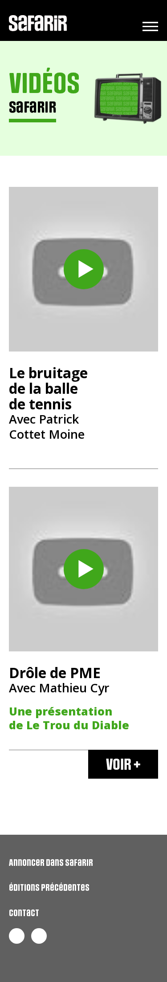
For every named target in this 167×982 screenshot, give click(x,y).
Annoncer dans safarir (51, 863)
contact (24, 913)
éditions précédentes (49, 888)
